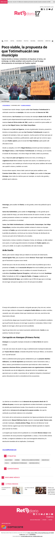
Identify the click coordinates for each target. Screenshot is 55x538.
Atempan (17, 460)
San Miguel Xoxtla (34, 463)
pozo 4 (7, 463)
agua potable (8, 460)
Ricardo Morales (26, 105)
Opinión (44, 519)
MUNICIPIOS (40, 40)
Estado (50, 519)
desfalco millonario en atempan (30, 460)
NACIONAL (33, 40)
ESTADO (6, 40)
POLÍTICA (26, 40)
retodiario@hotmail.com (26, 536)
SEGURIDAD (19, 40)
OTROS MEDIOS (6, 105)
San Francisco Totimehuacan (19, 463)
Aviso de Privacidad (35, 519)
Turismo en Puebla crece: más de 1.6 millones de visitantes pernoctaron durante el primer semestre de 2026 (25, 1)
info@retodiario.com (37, 536)
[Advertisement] (27, 29)
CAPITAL (12, 40)
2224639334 (33, 534)
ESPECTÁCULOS (49, 40)
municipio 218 (45, 460)
